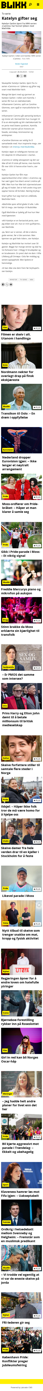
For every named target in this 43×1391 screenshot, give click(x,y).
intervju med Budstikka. (24, 146)
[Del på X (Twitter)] (21, 76)
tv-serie (23, 280)
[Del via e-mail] (25, 76)
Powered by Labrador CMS (21, 1387)
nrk (31, 280)
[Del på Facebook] (18, 76)
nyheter (13, 280)
